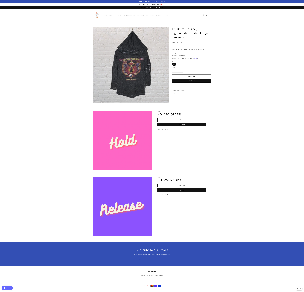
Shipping (174, 55)
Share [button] (175, 94)
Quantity (174, 67)
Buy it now (192, 80)
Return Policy (149, 275)
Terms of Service (159, 275)
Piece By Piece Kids (149, 288)
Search (143, 275)
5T (174, 64)
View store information (179, 90)
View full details (162, 129)
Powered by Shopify (157, 288)
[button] (112, 15)
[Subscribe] (164, 259)
